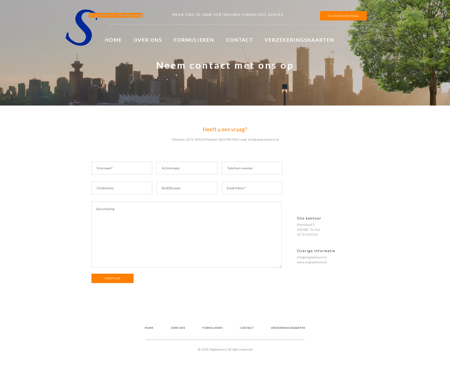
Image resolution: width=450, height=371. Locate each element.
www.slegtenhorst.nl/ (312, 262)
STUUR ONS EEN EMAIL (343, 15)
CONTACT (239, 40)
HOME (113, 40)
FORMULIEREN (194, 40)
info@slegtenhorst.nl (311, 257)
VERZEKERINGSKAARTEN (299, 40)
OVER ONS (148, 40)
